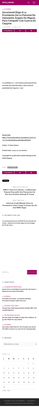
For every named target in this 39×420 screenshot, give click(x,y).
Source (9, 158)
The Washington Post (12, 315)
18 (9, 377)
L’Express (7, 296)
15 (28, 373)
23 (33, 377)
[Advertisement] (19, 59)
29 (29, 382)
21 (23, 377)
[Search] (28, 2)
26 (14, 382)
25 (9, 382)
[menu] (34, 2)
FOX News (7, 324)
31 (4, 387)
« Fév (4, 390)
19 (14, 377)
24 (4, 382)
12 (14, 373)
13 (18, 373)
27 (19, 382)
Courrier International (13, 287)
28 (24, 382)
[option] (19, 222)
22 (28, 377)
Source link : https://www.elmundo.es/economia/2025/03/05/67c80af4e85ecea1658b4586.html (19, 137)
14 (24, 373)
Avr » (9, 390)
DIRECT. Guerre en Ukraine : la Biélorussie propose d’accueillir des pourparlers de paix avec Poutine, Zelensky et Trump (19, 192)
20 (19, 377)
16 (33, 373)
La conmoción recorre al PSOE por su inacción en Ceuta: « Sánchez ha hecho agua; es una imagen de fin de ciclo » (19, 223)
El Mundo (7, 9)
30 (34, 382)
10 (4, 373)
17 (4, 377)
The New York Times (11, 305)
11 (8, 373)
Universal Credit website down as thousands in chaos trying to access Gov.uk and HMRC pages (19, 205)
